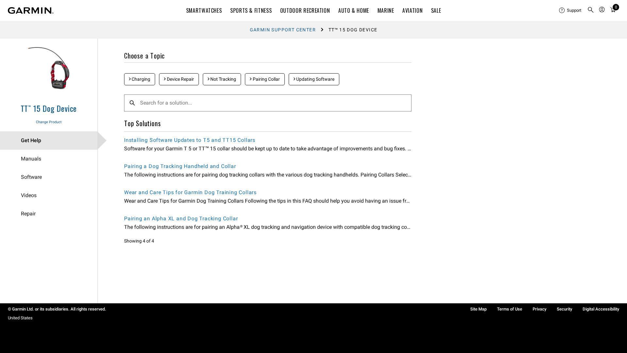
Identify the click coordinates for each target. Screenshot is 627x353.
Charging (140, 79)
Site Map (478, 309)
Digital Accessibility (601, 309)
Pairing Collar (266, 79)
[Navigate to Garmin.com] (31, 10)
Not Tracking (222, 79)
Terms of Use (509, 309)
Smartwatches (204, 10)
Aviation (412, 10)
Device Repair (180, 79)
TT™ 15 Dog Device (49, 108)
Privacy (539, 309)
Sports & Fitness (251, 10)
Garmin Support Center (283, 29)
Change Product (49, 122)
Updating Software (314, 79)
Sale (436, 10)
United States (20, 317)
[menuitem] (570, 10)
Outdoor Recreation (305, 10)
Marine (386, 10)
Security (564, 309)
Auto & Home (353, 10)
